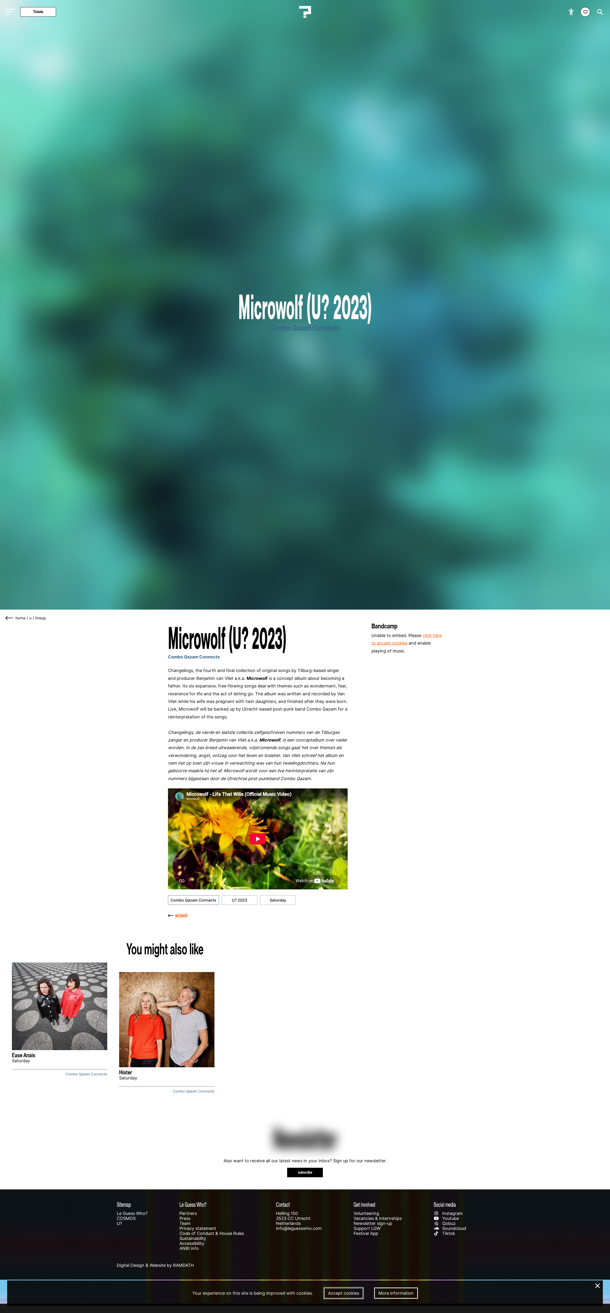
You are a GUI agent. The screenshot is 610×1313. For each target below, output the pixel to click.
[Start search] (599, 12)
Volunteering (366, 1213)
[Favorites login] (585, 12)
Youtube (450, 1218)
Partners (188, 1213)
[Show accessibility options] (571, 12)
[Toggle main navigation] (9, 12)
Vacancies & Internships (378, 1218)
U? (119, 1223)
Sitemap (124, 1204)
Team (185, 1223)
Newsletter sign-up (373, 1223)
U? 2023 (239, 900)
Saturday (278, 900)
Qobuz (448, 1223)
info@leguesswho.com (299, 1228)
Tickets (38, 12)
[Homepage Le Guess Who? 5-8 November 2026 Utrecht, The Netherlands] (305, 12)
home (20, 618)
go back (181, 915)
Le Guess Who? (132, 1213)
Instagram (452, 1213)
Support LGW (367, 1228)
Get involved (364, 1204)
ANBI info (189, 1248)
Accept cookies (343, 1293)
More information (396, 1293)
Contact (283, 1204)
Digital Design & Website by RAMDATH (155, 1265)
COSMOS (126, 1218)
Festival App (366, 1233)
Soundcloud (453, 1228)
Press (184, 1218)
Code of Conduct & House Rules (211, 1233)
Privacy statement (197, 1228)
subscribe (305, 1172)
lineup (40, 618)
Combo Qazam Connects (193, 900)
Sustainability (192, 1238)
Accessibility (191, 1243)
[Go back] (9, 618)
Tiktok (448, 1233)
